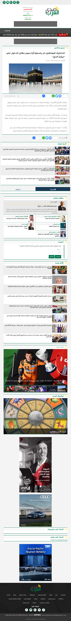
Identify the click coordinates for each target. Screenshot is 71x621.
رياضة (14, 595)
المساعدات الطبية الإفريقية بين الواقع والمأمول (48, 235)
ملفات (50, 595)
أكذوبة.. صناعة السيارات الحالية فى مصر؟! (18, 227)
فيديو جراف (26, 603)
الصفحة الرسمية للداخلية (52, 219)
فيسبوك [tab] (52, 189)
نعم (58, 250)
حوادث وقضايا (22, 595)
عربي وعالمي (51, 599)
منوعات (34, 603)
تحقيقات (43, 599)
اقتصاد (8, 595)
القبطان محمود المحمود (21, 216)
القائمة (7, 31)
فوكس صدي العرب (44, 603)
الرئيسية (63, 595)
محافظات (61, 599)
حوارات (35, 599)
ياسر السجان (56, 224)
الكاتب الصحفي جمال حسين (52, 216)
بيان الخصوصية (41, 619)
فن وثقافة (32, 595)
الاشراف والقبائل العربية (15, 599)
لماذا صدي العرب (34, 619)
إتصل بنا (28, 619)
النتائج (51, 256)
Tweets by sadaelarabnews (59, 540)
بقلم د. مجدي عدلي (54, 232)
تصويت (58, 256)
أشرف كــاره (54, 202)
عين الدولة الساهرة (54, 226)
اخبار (56, 595)
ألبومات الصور (60, 347)
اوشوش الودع (27, 599)
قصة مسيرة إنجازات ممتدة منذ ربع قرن (17, 219)
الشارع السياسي (42, 595)
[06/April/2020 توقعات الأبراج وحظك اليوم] (35, 416)
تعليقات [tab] (17, 189)
